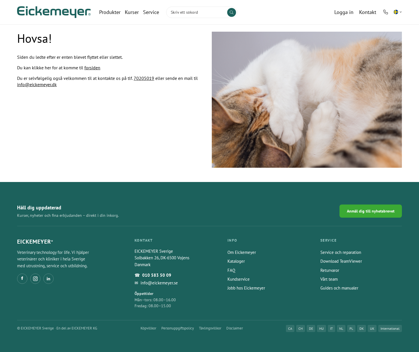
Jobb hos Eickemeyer (246, 288)
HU (321, 328)
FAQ (231, 270)
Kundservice (238, 279)
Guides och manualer (339, 288)
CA (290, 328)
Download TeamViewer (341, 261)
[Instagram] (35, 279)
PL (351, 328)
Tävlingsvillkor (210, 328)
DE (311, 328)
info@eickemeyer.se (159, 283)
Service (151, 12)
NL (341, 328)
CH (300, 328)
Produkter (110, 12)
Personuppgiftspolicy (177, 328)
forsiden (92, 67)
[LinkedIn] (48, 279)
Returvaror (329, 270)
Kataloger (236, 261)
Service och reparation (340, 252)
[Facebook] (22, 279)
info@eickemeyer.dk (37, 84)
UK (372, 328)
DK (361, 328)
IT (331, 328)
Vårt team (329, 279)
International (390, 328)
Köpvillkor (148, 328)
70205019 (144, 78)
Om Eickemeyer (241, 252)
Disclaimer (234, 328)
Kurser (132, 12)
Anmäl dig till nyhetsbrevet (370, 211)
